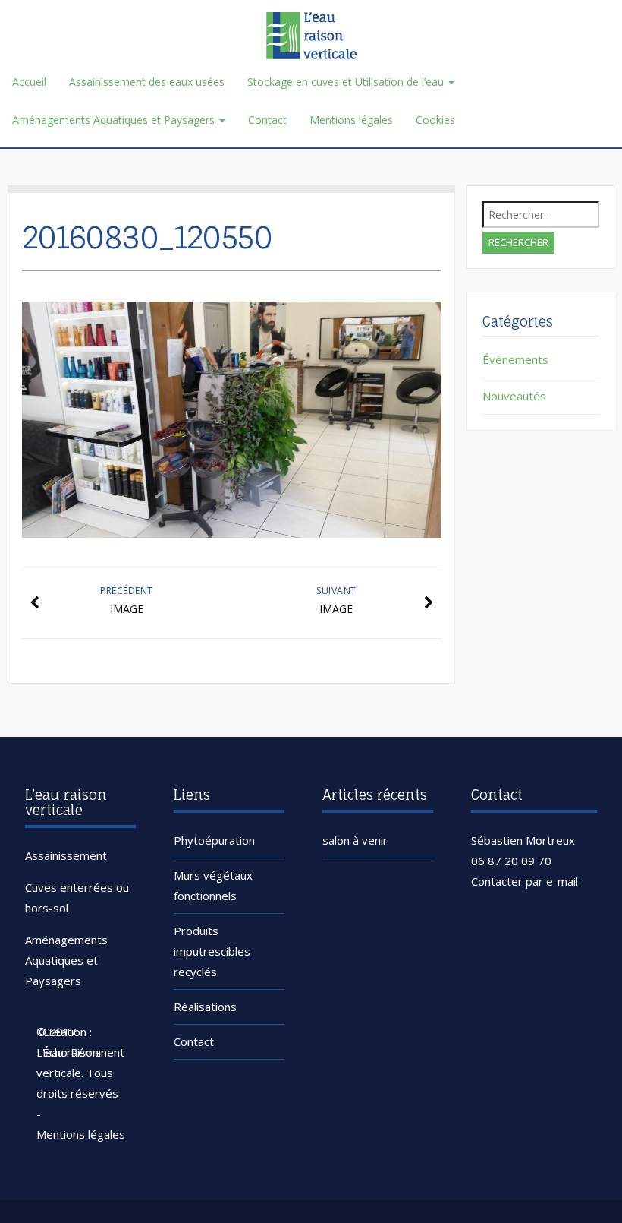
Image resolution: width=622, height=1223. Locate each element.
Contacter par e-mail (524, 881)
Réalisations (205, 1006)
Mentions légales (351, 119)
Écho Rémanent (83, 1052)
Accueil (29, 81)
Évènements (515, 359)
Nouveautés (514, 395)
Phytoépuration (214, 840)
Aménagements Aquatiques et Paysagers (115, 119)
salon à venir (355, 840)
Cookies (435, 119)
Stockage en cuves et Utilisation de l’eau (347, 81)
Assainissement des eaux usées (147, 81)
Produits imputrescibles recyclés (212, 951)
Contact (267, 119)
